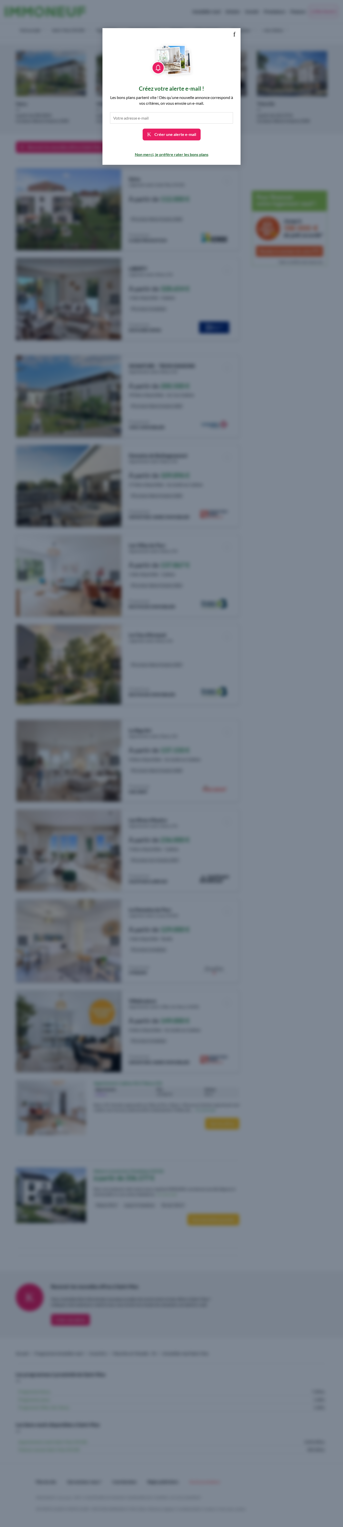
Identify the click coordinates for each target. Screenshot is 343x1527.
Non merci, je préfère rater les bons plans (171, 154)
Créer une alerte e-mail (175, 134)
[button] (234, 34)
